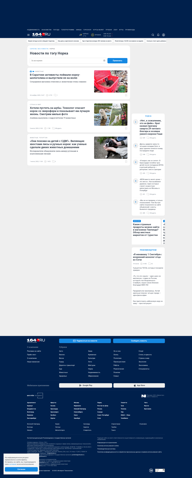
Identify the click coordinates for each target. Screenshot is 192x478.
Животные (63, 372)
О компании (32, 358)
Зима (90, 351)
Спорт (141, 351)
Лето (90, 362)
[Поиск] (153, 35)
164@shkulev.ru (51, 453)
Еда (60, 369)
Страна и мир (144, 358)
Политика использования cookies (108, 446)
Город (61, 362)
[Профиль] (163, 35)
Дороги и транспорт (67, 365)
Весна (61, 358)
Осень (116, 355)
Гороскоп (87, 30)
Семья (116, 376)
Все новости (43, 49)
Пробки (109, 30)
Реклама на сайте (34, 351)
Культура (91, 358)
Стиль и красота (145, 355)
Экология (142, 362)
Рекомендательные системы (106, 449)
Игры (121, 30)
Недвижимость (33, 30)
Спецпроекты (144, 369)
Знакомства (47, 30)
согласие (12, 464)
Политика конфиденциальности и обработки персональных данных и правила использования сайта (129, 452)
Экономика (143, 365)
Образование (93, 376)
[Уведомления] (158, 35)
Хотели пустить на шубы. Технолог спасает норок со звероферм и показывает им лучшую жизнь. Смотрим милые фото (60, 111)
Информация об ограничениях (107, 442)
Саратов (33, 49)
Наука (90, 369)
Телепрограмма (67, 30)
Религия (117, 372)
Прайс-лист (31, 355)
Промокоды (130, 30)
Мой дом (91, 365)
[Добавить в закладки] (126, 95)
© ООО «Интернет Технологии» (62, 470)
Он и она (117, 351)
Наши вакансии (33, 362)
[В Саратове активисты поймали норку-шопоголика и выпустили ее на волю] (110, 81)
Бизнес (62, 355)
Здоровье (63, 376)
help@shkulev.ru (42, 456)
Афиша (79, 30)
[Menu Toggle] (28, 35)
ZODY (115, 30)
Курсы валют (98, 30)
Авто (61, 351)
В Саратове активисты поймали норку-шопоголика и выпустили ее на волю (55, 76)
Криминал (92, 355)
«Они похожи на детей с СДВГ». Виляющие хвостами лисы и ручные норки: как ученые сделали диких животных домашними (58, 144)
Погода (56, 30)
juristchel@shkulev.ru (78, 455)
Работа (116, 365)
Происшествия (119, 362)
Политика (117, 358)
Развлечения (119, 369)
